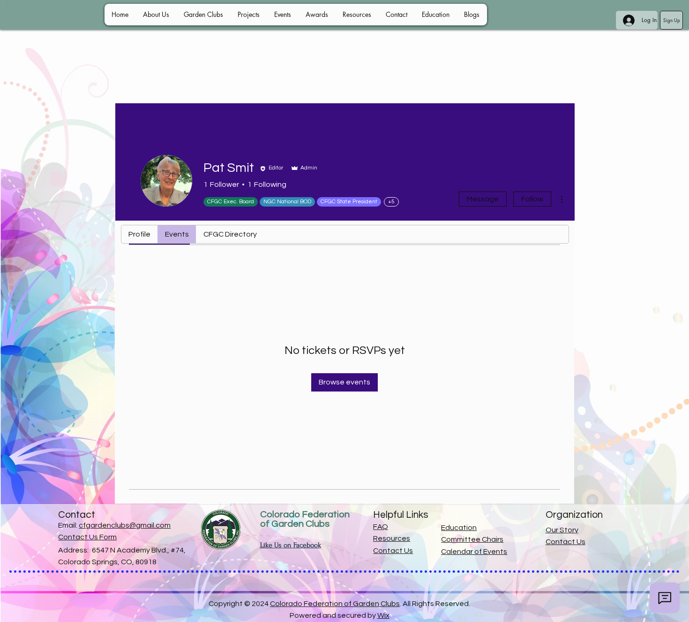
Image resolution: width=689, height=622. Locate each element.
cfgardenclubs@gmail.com (125, 525)
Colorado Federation (305, 514)
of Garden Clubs (295, 524)
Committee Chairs (472, 539)
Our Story (562, 530)
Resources (391, 538)
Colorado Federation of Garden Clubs (335, 603)
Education (459, 527)
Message (483, 199)
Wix (383, 615)
